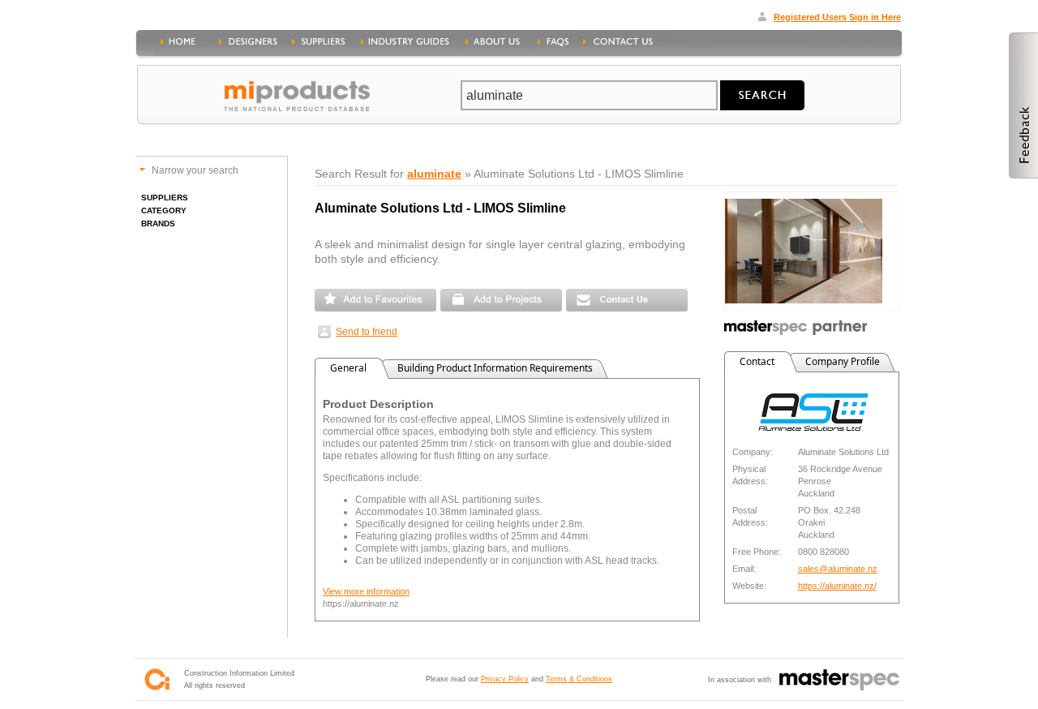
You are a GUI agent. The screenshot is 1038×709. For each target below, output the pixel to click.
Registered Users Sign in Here (837, 17)
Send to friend (366, 331)
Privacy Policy (505, 679)
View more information (366, 591)
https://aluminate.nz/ (837, 586)
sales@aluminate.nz (837, 569)
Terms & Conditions (579, 679)
